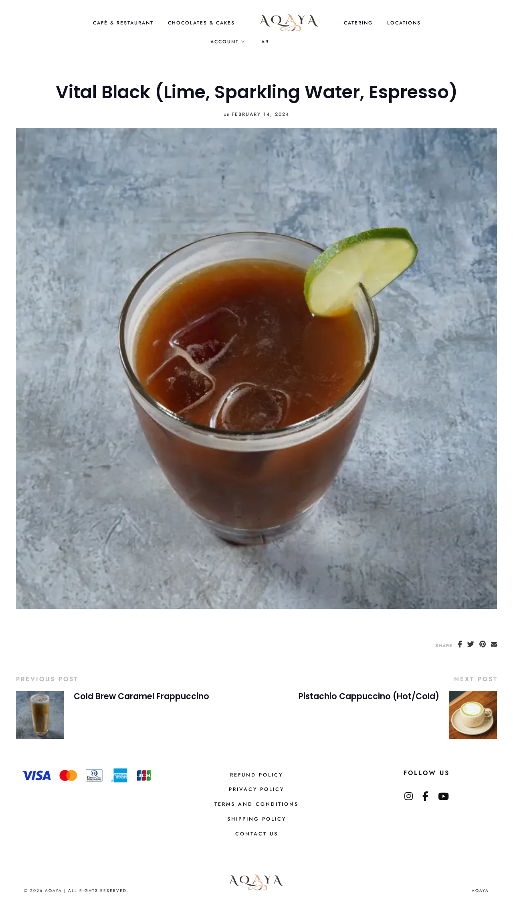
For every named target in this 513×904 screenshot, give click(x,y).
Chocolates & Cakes (201, 22)
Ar (265, 41)
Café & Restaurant (123, 22)
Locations (404, 22)
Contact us (256, 833)
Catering (358, 22)
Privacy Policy (256, 789)
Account (224, 41)
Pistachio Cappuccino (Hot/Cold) (369, 696)
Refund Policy (256, 775)
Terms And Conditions (256, 804)
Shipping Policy (256, 819)
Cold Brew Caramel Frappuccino (141, 696)
